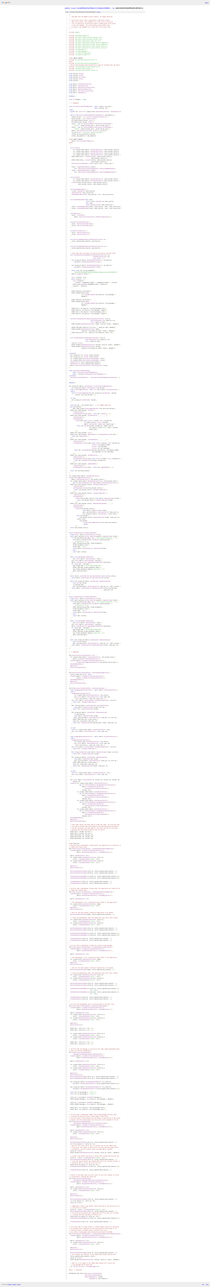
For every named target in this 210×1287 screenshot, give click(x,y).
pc (114, 8)
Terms (19, 1284)
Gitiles (9, 1284)
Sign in (206, 2)
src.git (73, 8)
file (98, 12)
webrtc (67, 8)
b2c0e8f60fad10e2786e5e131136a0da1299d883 (93, 8)
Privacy (14, 1284)
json (207, 1284)
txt (203, 1284)
